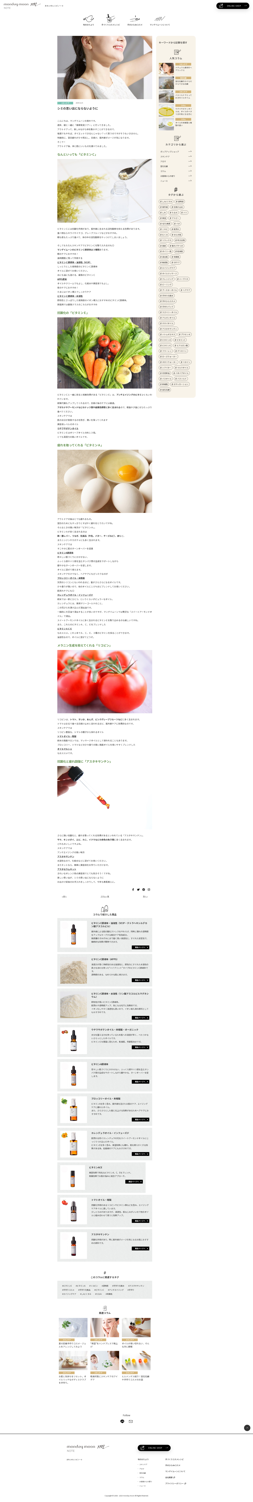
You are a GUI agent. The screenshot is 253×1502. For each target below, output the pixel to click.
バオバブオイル (182, 373)
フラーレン (166, 351)
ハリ (185, 212)
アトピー (175, 218)
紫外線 (165, 207)
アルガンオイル (168, 317)
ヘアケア (186, 290)
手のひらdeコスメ (172, 1465)
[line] (122, 1421)
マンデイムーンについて (175, 1471)
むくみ (165, 234)
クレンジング (167, 279)
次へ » (145, 896)
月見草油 (166, 373)
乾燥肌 (180, 251)
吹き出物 (181, 240)
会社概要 (169, 1477)
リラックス (166, 240)
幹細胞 (165, 384)
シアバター (166, 367)
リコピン (94, 1285)
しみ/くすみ (86, 1293)
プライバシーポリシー (174, 1483)
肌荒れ (176, 229)
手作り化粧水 (118, 1285)
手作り (131, 1289)
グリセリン (182, 351)
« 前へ (64, 896)
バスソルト (182, 378)
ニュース (164, 180)
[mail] (130, 1421)
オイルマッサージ (169, 273)
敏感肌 (165, 262)
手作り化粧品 (84, 1289)
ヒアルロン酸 (182, 345)
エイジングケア (69, 1293)
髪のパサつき (177, 245)
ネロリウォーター (169, 362)
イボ (178, 223)
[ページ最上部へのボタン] (247, 1428)
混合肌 (165, 257)
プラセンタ (185, 334)
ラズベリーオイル (169, 312)
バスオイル (166, 378)
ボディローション (181, 384)
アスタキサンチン (136, 1285)
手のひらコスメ (168, 301)
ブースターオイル (169, 290)
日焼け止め (178, 207)
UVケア (177, 262)
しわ (164, 212)
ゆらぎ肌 (177, 234)
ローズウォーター (169, 356)
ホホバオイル (167, 323)
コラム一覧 (105, 896)
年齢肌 (109, 1293)
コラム (163, 171)
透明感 (105, 1285)
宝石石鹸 (164, 166)
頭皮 (164, 245)
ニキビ (165, 229)
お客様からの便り (167, 176)
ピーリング (166, 284)
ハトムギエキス (168, 334)
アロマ (163, 161)
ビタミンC (99, 1289)
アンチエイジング (116, 1289)
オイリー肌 (166, 251)
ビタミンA (81, 1285)
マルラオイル (182, 367)
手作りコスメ (68, 1289)
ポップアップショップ (169, 151)
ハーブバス (183, 279)
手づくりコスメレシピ (174, 1459)
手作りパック (167, 306)
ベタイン (186, 362)
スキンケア (165, 156)
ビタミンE (67, 1285)
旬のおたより (143, 1459)
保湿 (164, 218)
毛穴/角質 (166, 223)
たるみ (99, 1293)
